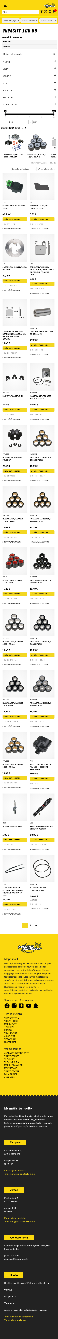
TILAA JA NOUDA (11, 1062)
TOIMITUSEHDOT (11, 1056)
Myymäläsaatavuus (12, 229)
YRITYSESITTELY (11, 1018)
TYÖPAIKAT (9, 1027)
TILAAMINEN (9, 1059)
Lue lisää (33, 900)
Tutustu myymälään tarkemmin (19, 1173)
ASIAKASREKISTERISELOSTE (16, 1053)
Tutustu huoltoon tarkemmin (18, 1316)
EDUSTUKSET (10, 1042)
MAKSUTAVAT (10, 1068)
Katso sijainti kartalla (14, 1170)
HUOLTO (8, 1030)
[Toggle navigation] (5, 5)
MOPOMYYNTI (10, 1024)
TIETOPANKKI (10, 1039)
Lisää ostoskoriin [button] (12, 219)
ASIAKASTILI (9, 1077)
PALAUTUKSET (10, 1074)
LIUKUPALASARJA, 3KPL (13, 396)
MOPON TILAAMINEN (13, 1065)
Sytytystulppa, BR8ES (13, 826)
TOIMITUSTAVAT (11, 1071)
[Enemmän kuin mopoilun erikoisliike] (48, 5)
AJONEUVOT (9, 1036)
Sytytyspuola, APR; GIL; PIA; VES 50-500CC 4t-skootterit (41, 767)
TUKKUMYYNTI (10, 1033)
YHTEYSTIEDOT (11, 1021)
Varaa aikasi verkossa (15, 1320)
